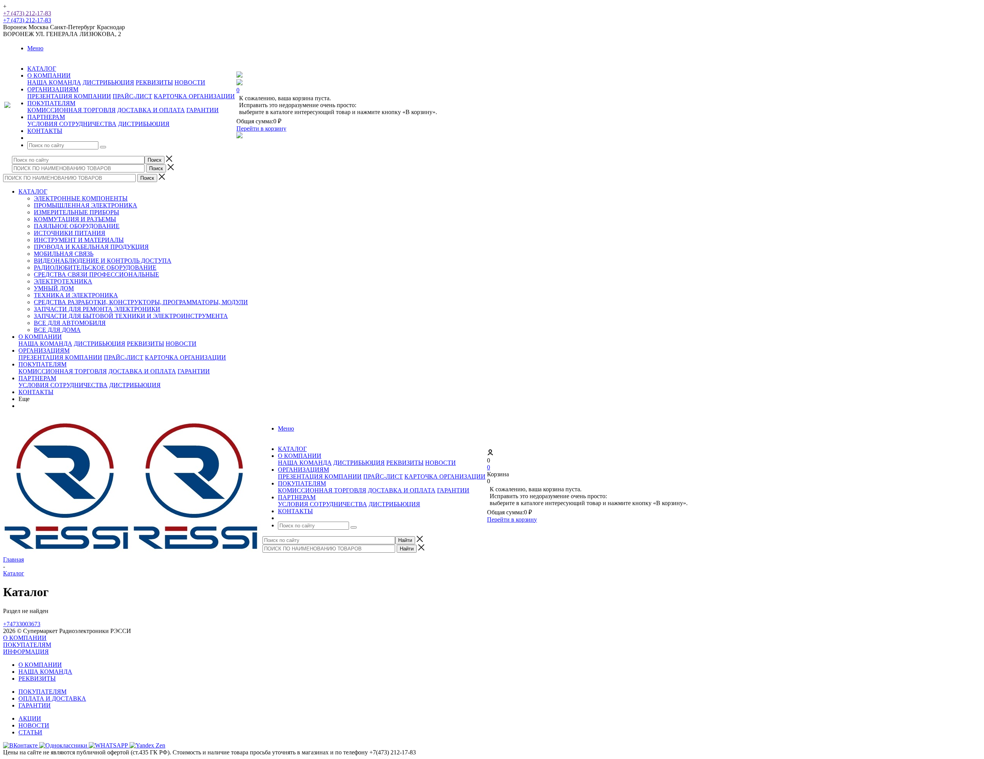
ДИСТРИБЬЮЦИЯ (108, 82)
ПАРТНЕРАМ (37, 378)
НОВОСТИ (190, 82)
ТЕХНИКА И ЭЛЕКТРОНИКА (76, 295)
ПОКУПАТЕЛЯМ (42, 364)
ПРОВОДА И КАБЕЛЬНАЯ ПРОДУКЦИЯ (91, 247)
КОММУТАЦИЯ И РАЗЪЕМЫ (75, 219)
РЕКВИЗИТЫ (154, 82)
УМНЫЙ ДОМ (54, 288)
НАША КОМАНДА (54, 82)
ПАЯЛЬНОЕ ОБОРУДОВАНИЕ (77, 226)
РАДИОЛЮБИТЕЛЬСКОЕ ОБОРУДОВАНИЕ (95, 267)
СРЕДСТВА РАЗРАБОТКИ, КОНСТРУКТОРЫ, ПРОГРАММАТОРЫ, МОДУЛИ (141, 302)
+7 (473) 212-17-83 (27, 13)
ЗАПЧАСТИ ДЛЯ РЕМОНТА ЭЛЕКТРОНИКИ (97, 309)
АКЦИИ (29, 718)
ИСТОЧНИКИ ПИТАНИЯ (69, 233)
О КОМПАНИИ (40, 336)
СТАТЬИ (30, 732)
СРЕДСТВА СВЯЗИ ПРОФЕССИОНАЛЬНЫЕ (96, 274)
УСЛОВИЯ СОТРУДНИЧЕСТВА (71, 124)
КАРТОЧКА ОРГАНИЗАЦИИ (194, 96)
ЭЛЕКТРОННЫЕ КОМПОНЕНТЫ (81, 198)
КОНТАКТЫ (35, 392)
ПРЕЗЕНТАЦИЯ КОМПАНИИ (69, 96)
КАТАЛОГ (32, 191)
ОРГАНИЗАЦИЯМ (44, 350)
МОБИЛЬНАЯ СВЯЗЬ (63, 253)
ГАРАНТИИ (202, 110)
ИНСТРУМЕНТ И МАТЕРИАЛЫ (79, 240)
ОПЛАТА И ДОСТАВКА (52, 698)
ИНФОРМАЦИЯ (26, 651)
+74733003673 (21, 624)
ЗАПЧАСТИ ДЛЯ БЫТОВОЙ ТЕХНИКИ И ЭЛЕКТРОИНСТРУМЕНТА (131, 316)
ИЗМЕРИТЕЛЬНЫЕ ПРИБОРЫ (76, 212)
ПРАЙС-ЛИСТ (132, 96)
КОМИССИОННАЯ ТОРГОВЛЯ (71, 110)
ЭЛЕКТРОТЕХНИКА (63, 281)
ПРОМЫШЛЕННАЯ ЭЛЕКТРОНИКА (85, 205)
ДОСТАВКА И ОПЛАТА (151, 110)
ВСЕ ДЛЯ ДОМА (57, 329)
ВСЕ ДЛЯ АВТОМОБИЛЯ (70, 323)
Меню (35, 48)
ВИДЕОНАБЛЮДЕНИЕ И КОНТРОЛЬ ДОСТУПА (102, 260)
